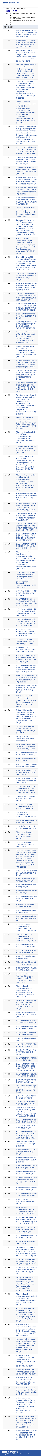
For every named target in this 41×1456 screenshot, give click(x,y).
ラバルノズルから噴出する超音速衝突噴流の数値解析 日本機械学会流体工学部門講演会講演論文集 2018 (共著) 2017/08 (26, 527)
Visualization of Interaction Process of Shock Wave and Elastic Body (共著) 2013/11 (25, 746)
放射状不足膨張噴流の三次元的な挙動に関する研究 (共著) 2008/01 (26, 898)
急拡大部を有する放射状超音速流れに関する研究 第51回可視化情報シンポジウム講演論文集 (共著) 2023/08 (26, 190)
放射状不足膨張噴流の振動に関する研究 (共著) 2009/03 (26, 821)
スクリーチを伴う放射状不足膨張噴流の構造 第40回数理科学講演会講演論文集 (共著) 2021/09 (26, 276)
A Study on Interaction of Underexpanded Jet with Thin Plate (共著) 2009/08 (25, 806)
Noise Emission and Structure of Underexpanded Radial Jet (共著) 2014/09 (26, 649)
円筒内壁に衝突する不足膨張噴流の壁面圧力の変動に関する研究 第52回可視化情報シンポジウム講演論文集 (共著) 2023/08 (26, 180)
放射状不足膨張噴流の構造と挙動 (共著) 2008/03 (26, 886)
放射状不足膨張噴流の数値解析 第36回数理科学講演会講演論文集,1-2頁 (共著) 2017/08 (26, 546)
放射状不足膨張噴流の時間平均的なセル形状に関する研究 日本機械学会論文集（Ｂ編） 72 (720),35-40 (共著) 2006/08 (26, 1067)
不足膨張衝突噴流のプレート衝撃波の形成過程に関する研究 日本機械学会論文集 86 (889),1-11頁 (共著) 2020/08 (26, 325)
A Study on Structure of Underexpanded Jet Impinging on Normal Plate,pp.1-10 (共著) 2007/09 (26, 927)
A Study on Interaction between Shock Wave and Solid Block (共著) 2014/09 (25, 641)
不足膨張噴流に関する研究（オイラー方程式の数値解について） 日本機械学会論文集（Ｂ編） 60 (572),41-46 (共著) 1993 (26, 1435)
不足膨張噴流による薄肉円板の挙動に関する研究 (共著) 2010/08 (26, 798)
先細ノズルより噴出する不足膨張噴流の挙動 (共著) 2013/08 (26, 765)
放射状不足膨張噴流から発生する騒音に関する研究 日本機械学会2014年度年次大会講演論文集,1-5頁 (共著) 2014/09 (26, 668)
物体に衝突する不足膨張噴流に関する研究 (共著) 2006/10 (26, 1045)
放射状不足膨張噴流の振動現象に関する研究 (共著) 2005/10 (26, 1075)
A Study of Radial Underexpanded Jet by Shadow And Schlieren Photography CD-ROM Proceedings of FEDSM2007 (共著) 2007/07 (25, 991)
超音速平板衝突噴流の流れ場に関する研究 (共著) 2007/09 (26, 969)
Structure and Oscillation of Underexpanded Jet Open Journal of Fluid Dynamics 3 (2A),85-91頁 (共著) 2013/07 (25, 789)
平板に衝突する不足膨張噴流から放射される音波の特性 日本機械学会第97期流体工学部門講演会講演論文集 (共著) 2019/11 (26, 374)
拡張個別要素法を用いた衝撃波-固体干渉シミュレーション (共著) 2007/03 (26, 1014)
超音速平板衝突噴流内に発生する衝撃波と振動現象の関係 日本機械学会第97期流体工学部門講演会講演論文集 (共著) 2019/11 (26, 387)
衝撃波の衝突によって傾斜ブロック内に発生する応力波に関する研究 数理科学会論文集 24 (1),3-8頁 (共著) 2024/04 (26, 43)
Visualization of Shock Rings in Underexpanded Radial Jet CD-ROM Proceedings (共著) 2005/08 (26, 1089)
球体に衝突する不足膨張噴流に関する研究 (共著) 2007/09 (26, 951)
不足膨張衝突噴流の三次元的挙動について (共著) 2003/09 (26, 1188)
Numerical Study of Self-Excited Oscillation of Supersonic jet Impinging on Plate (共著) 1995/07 (26, 1381)
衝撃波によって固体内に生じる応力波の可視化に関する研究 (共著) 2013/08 (26, 772)
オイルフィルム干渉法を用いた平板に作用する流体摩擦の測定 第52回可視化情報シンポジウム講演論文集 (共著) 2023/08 (26, 150)
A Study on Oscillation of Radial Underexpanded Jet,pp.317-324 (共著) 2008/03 (24, 835)
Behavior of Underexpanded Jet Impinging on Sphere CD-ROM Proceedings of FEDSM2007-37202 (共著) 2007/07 (26, 1004)
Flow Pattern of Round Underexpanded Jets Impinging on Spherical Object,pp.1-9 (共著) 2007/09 (26, 937)
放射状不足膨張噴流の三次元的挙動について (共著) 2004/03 (26, 1167)
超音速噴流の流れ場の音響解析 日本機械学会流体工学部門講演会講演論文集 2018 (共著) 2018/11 (26, 496)
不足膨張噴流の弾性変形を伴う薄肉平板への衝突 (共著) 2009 (26, 827)
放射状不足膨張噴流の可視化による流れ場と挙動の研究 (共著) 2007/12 (26, 918)
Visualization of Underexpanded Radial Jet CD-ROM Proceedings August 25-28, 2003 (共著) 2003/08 (26, 1210)
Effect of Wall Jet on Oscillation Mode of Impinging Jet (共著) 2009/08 (26, 814)
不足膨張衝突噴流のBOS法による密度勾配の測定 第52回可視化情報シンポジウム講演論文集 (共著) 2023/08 (26, 170)
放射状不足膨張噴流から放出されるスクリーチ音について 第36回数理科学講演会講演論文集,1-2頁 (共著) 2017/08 (26, 537)
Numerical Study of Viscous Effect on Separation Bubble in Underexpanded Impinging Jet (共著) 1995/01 (26, 1391)
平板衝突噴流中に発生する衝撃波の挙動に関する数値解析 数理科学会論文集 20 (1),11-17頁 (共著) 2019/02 (26, 449)
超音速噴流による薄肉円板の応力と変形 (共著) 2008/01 (26, 905)
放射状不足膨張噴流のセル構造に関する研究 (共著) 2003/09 (26, 1194)
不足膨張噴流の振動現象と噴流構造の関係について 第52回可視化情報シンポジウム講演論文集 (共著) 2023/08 (26, 160)
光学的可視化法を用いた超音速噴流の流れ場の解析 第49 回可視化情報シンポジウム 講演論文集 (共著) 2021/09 (26, 286)
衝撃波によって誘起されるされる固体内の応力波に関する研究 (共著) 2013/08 (26, 780)
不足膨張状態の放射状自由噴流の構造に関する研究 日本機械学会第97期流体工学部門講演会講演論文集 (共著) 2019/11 (26, 363)
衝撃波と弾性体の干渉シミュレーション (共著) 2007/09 (26, 963)
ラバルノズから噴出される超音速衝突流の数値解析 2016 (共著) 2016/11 (26, 593)
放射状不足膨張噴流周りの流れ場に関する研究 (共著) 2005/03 (26, 1121)
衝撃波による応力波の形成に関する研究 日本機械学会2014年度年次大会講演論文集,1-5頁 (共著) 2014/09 (26, 678)
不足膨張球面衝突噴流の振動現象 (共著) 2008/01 (26, 891)
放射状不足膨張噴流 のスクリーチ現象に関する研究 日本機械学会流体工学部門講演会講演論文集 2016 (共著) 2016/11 (26, 602)
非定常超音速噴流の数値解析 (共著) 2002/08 (25, 1242)
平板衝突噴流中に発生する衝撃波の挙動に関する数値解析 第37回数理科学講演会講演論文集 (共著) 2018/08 (26, 517)
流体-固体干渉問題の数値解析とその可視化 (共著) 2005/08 (26, 1103)
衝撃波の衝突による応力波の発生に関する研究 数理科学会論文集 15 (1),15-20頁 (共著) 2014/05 (26, 689)
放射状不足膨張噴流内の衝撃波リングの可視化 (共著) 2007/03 (26, 1021)
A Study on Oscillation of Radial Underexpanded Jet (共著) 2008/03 (25, 844)
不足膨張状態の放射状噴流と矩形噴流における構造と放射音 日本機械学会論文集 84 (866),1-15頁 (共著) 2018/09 (26, 506)
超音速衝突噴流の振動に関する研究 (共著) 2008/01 (26, 911)
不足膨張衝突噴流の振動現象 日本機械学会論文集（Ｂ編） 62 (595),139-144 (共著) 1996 (26, 1372)
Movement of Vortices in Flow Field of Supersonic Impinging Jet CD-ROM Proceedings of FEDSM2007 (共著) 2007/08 (25, 978)
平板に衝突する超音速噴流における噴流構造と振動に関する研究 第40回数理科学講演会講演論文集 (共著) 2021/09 (26, 296)
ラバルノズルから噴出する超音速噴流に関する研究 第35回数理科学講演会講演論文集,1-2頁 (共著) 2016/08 (26, 612)
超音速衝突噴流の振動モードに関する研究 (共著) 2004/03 (26, 1172)
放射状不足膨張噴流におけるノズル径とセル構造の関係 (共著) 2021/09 (26, 316)
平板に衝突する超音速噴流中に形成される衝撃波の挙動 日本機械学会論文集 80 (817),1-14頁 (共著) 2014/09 (26, 658)
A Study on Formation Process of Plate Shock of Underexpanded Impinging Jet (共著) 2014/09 (25, 632)
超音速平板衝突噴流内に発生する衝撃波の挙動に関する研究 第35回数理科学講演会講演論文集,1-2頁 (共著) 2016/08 (26, 622)
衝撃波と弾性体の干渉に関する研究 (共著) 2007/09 (26, 957)
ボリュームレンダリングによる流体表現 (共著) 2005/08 (26, 1097)
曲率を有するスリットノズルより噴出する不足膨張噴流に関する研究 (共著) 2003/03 (26, 1229)
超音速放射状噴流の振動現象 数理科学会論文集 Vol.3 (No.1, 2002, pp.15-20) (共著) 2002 (26, 1261)
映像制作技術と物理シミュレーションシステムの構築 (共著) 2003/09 (26, 1201)
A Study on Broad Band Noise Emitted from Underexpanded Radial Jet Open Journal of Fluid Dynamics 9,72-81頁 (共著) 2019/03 (26, 437)
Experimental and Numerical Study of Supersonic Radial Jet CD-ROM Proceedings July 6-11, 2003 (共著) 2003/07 (26, 1220)
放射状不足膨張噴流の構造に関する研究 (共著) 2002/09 (26, 1236)
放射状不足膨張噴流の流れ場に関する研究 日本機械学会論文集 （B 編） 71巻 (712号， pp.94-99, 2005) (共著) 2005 (26, 1134)
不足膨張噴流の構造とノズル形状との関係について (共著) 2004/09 (26, 1152)
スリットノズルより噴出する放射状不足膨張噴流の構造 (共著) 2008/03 (26, 873)
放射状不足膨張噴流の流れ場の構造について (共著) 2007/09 (26, 945)
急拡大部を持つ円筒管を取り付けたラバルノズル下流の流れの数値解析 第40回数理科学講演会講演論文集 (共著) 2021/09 (26, 307)
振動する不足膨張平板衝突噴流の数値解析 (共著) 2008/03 (26, 880)
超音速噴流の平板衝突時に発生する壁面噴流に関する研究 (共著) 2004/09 (26, 1160)
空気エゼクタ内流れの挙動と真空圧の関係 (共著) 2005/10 (26, 1081)
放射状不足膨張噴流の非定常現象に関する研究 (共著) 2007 (26, 1027)
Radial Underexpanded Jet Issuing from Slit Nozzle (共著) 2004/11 (25, 1144)
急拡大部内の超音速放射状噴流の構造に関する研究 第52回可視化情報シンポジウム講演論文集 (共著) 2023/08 (26, 201)
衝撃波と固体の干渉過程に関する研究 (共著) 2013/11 (26, 759)
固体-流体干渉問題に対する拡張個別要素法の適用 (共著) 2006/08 (26, 1052)
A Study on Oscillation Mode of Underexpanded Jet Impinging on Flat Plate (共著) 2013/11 (25, 729)
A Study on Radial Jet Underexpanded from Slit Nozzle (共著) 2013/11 (25, 738)
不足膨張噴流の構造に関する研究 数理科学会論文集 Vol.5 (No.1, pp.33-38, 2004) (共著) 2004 (26, 1180)
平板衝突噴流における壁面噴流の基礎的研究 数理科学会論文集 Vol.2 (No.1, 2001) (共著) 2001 (26, 1270)
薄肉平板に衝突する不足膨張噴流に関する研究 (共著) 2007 (26, 1033)
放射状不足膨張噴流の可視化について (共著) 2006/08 (26, 1059)
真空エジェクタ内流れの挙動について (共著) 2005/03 (26, 1127)
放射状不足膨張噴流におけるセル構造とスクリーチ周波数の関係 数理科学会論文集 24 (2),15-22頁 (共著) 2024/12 (26, 33)
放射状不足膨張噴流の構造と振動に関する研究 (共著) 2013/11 (26, 753)
